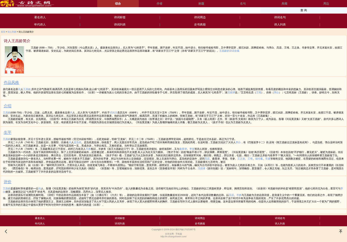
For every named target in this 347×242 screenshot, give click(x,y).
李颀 (191, 148)
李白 (276, 92)
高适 (207, 158)
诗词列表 (120, 24)
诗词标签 (120, 17)
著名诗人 (40, 17)
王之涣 (241, 158)
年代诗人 (40, 24)
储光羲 (259, 158)
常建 (267, 158)
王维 (258, 92)
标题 (201, 3)
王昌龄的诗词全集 (229, 50)
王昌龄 (27, 89)
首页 (3, 32)
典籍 (284, 3)
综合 (118, 3)
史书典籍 (200, 24)
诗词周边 (200, 17)
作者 (159, 3)
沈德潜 (231, 92)
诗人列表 (280, 24)
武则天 (113, 112)
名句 (243, 3)
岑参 (88, 148)
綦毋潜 (183, 148)
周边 (326, 3)
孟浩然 (77, 142)
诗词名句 (280, 17)
